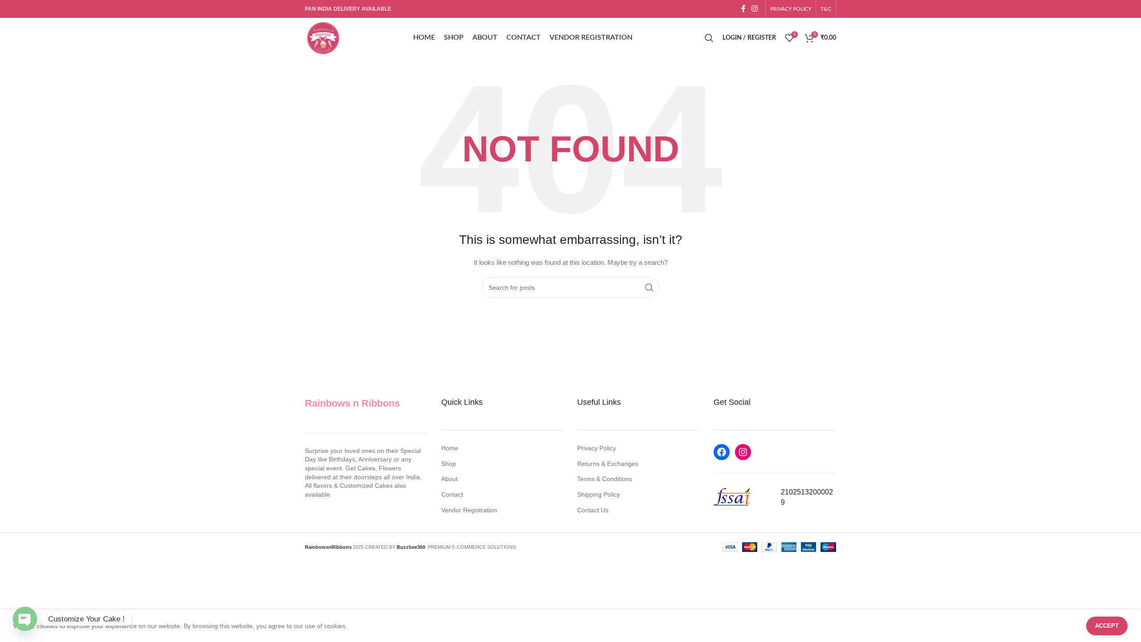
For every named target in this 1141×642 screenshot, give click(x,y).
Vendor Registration (469, 510)
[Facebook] (722, 452)
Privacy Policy (596, 448)
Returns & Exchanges (607, 463)
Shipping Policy (598, 494)
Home (449, 448)
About (449, 478)
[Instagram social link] (755, 9)
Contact (452, 494)
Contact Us (592, 510)
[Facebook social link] (743, 9)
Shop (448, 463)
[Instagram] (743, 452)
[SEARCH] (649, 287)
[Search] (709, 38)
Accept (1107, 625)
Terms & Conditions (604, 478)
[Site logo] (323, 37)
